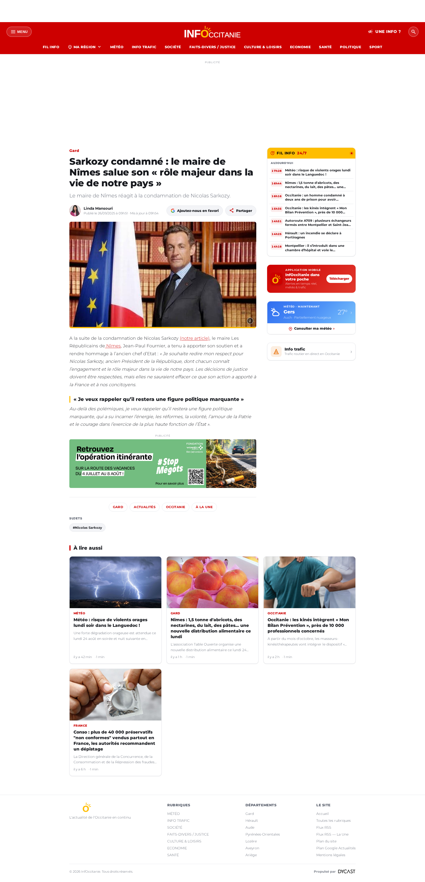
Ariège (251, 855)
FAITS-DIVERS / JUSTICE (212, 47)
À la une (204, 507)
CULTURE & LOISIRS (263, 47)
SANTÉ (325, 47)
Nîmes (113, 346)
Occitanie (175, 507)
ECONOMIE (300, 47)
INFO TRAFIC (144, 47)
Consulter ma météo (314, 329)
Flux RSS (323, 827)
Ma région (85, 47)
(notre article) (195, 338)
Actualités (144, 507)
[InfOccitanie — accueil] (212, 32)
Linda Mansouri (98, 208)
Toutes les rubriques (333, 820)
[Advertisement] (212, 100)
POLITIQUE (350, 47)
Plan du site (326, 841)
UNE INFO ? (384, 32)
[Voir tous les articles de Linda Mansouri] (75, 210)
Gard (74, 150)
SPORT (375, 47)
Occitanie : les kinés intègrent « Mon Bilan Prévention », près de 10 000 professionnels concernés (308, 625)
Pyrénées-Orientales (262, 834)
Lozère (251, 841)
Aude (249, 827)
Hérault (251, 820)
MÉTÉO (116, 47)
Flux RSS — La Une (332, 834)
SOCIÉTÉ (173, 47)
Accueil (322, 813)
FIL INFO (51, 47)
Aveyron (252, 848)
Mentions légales (330, 855)
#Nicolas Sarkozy (87, 527)
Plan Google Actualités (336, 848)
